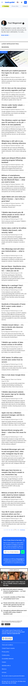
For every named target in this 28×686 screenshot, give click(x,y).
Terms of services (19, 558)
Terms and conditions (7, 644)
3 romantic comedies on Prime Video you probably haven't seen (14, 597)
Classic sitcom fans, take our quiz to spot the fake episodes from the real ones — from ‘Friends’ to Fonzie (13, 604)
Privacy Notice (20, 559)
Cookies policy (6, 655)
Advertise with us (6, 665)
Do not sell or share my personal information (13, 676)
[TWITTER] (23, 23)
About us (4, 669)
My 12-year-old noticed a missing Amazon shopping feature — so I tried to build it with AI (14, 591)
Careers (4, 662)
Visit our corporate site (13, 633)
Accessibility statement (7, 658)
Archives (22, 530)
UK (2, 624)
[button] (25, 2)
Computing (4, 52)
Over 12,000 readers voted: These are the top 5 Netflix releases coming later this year (14, 583)
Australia (7, 624)
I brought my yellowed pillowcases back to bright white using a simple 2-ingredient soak (15, 612)
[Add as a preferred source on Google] (7, 638)
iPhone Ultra (15, 6)
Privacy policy (5, 651)
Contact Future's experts (8, 648)
